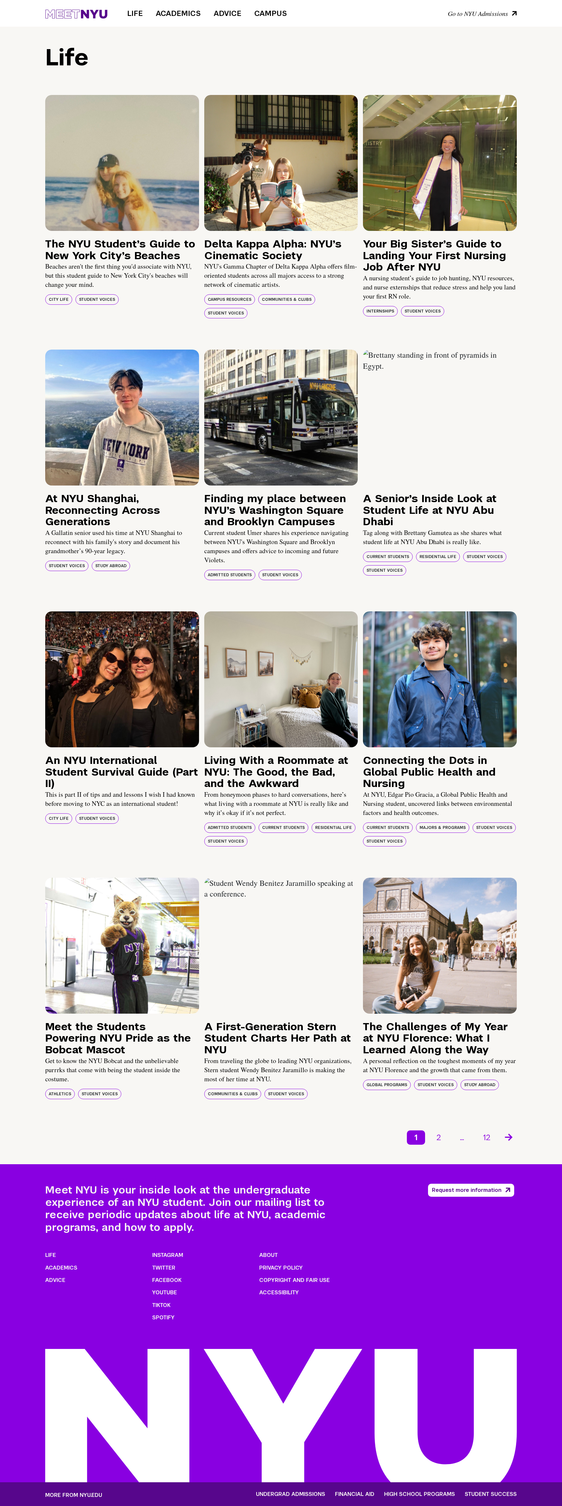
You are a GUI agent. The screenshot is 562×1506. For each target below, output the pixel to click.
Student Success (491, 1494)
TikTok (161, 1305)
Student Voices (97, 299)
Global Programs (387, 1084)
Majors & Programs (443, 827)
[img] (122, 163)
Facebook (166, 1280)
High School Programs (419, 1494)
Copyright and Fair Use (294, 1280)
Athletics (60, 1094)
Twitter (163, 1267)
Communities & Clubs (287, 299)
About (268, 1255)
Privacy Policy (281, 1267)
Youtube (164, 1292)
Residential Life (438, 556)
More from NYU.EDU (73, 1495)
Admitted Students (230, 575)
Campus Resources (229, 299)
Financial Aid (354, 1494)
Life (135, 13)
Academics (178, 13)
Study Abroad (111, 565)
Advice (227, 13)
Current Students (388, 556)
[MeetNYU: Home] (76, 13)
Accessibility (279, 1292)
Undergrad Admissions (290, 1494)
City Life (59, 299)
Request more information (467, 1190)
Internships (380, 311)
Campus (270, 13)
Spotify (163, 1317)
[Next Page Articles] (509, 1136)
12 (486, 1137)
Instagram (167, 1255)
